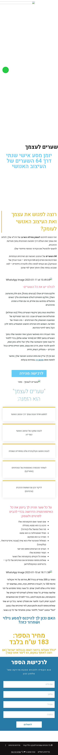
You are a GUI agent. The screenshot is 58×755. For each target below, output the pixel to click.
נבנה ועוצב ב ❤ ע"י (23, 752)
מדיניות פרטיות (14, 745)
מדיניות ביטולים (44, 752)
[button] (54, 70)
